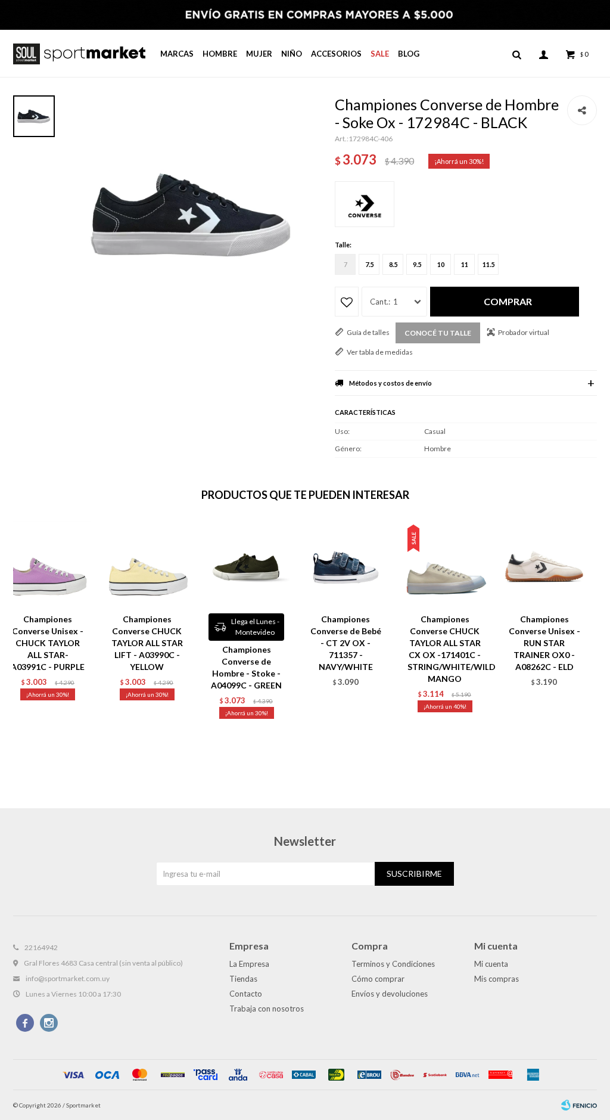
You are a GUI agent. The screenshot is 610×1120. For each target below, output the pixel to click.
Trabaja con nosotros (266, 1008)
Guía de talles (368, 332)
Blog (408, 53)
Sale (380, 53)
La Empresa (249, 964)
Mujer (259, 53)
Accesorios (336, 53)
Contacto (245, 993)
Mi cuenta (491, 964)
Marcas (177, 53)
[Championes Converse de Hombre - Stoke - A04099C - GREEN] (246, 564)
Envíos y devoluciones (389, 993)
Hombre (220, 53)
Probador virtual (523, 332)
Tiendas (243, 979)
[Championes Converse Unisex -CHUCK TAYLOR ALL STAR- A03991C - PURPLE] (48, 564)
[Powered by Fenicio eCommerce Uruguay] (579, 1105)
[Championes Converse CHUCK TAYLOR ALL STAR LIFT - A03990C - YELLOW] (147, 564)
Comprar (508, 301)
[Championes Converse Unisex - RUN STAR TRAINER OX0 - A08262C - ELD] (544, 564)
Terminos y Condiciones (393, 964)
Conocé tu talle (437, 332)
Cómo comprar (377, 979)
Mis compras (496, 979)
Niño (291, 53)
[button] (516, 54)
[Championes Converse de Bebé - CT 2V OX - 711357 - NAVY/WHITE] (346, 564)
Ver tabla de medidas (380, 352)
